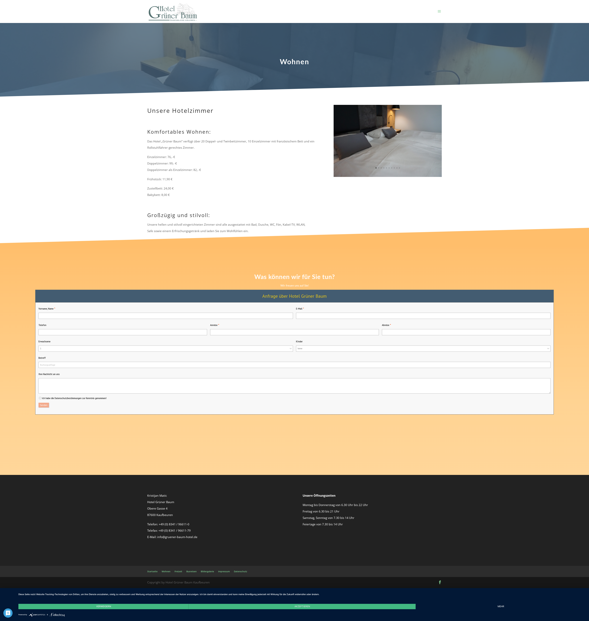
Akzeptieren (302, 606)
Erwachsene (44, 341)
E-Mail (299, 308)
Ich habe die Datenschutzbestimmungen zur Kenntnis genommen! (74, 398)
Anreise (214, 325)
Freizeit (178, 571)
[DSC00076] (388, 176)
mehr (501, 606)
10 (399, 167)
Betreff (42, 357)
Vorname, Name (46, 308)
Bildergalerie (207, 571)
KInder (299, 341)
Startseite (152, 571)
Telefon (42, 325)
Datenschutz (240, 571)
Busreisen (191, 571)
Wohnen (166, 571)
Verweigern (103, 606)
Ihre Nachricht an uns (49, 374)
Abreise (385, 325)
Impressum (224, 571)
